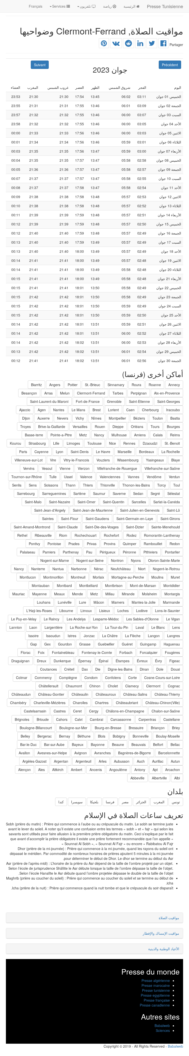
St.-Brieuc (92, 384)
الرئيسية (130, 6)
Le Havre (103, 451)
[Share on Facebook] (163, 44)
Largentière (54, 627)
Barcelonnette (169, 752)
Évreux (142, 660)
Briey (176, 727)
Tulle (53, 476)
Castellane (171, 719)
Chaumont (74, 685)
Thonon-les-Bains (136, 485)
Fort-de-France (88, 401)
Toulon (157, 418)
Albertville (159, 777)
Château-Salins (135, 694)
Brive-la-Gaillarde (51, 426)
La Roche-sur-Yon (84, 627)
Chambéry (18, 702)
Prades (73, 543)
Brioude (43, 719)
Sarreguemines (54, 493)
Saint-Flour (69, 518)
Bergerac (44, 736)
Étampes (122, 660)
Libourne (66, 610)
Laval (140, 627)
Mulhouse (119, 434)
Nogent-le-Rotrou (166, 568)
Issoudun (53, 635)
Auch (141, 761)
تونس (176, 801)
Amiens (140, 434)
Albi (177, 777)
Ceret (77, 711)
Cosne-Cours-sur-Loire (162, 677)
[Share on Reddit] (128, 44)
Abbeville (137, 777)
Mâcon (99, 602)
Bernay (64, 736)
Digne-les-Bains (120, 669)
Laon (33, 627)
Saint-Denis (80, 451)
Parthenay (71, 552)
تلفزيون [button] (86, 6)
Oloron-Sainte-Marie (164, 560)
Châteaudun (21, 694)
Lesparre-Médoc (106, 618)
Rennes (129, 443)
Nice (112, 443)
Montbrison (114, 585)
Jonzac (89, 635)
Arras (48, 393)
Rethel (22, 535)
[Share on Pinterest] (104, 44)
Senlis (16, 485)
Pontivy (34, 543)
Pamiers (49, 552)
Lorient (113, 409)
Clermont (153, 685)
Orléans (137, 426)
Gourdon (65, 644)
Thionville (107, 485)
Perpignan (139, 393)
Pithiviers (150, 552)
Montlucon (28, 577)
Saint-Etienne (139, 401)
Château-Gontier (51, 694)
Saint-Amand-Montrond (32, 526)
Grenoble (114, 401)
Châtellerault (48, 685)
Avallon (24, 752)
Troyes (25, 426)
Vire (53, 459)
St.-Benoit (172, 443)
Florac (26, 652)
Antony (139, 769)
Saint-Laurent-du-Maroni (49, 401)
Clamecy (132, 685)
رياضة (108, 6)
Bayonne (98, 744)
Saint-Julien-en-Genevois (139, 510)
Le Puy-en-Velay (23, 618)
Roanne (155, 384)
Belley (25, 736)
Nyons (136, 560)
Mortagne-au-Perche (127, 577)
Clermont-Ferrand (91, 393)
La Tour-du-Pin (116, 627)
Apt (155, 769)
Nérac (98, 568)
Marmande (171, 602)
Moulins (157, 577)
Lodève (142, 610)
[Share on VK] (116, 44)
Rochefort (111, 535)
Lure (82, 602)
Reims (175, 434)
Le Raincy (51, 618)
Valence (86, 476)
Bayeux (77, 744)
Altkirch (57, 769)
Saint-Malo (33, 501)
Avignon (80, 752)
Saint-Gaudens (97, 518)
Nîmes (96, 418)
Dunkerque (62, 660)
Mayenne (39, 593)
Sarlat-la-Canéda (166, 501)
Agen (42, 409)
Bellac (175, 744)
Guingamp (148, 644)
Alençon (24, 769)
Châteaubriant (127, 702)
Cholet (113, 685)
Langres (173, 635)
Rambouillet (153, 543)
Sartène (79, 493)
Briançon (158, 727)
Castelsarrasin (35, 711)
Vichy (80, 418)
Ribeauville (43, 535)
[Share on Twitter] (151, 44)
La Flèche (133, 635)
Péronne (129, 552)
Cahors (61, 719)
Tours (155, 426)
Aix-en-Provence (167, 393)
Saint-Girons (170, 518)
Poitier (73, 384)
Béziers (139, 418)
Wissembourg (128, 459)
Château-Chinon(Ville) (162, 702)
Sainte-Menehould (165, 526)
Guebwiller (106, 644)
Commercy (43, 677)
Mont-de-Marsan (143, 585)
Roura (136, 384)
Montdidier (171, 585)
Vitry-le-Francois (76, 459)
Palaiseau (27, 552)
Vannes (133, 476)
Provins (109, 543)
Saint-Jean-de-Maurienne (93, 510)
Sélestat (173, 493)
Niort (141, 568)
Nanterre (38, 568)
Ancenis (96, 769)
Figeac (174, 660)
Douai (175, 669)
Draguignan (20, 660)
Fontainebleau (63, 652)
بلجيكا (94, 801)
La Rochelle (170, 451)
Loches (123, 610)
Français (35, 6)
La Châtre (110, 635)
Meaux (59, 593)
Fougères (172, 652)
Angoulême (118, 769)
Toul (176, 485)
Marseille (125, 451)
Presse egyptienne (155, 995)
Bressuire (136, 727)
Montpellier (117, 418)
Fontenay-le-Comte (97, 652)
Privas (91, 543)
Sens (33, 485)
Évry (158, 660)
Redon (175, 543)
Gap (33, 644)
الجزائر (141, 801)
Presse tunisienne (156, 990)
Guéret (127, 644)
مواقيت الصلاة (169, 917)
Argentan (61, 761)
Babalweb (162, 1025)
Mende (77, 593)
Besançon (29, 393)
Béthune (84, 736)
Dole (159, 669)
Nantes (58, 409)
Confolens (113, 677)
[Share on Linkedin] (140, 44)
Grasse (85, 644)
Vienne (65, 468)
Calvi (78, 719)
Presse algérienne (156, 980)
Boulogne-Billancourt (36, 727)
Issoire (33, 635)
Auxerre (43, 418)
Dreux (41, 660)
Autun (175, 761)
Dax (85, 669)
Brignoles (22, 719)
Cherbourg (150, 409)
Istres (72, 635)
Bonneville (141, 736)
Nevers (62, 418)
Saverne (119, 493)
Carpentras (147, 719)
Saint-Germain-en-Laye (134, 518)
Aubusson (121, 761)
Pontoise (54, 543)
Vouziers (103, 459)
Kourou (15, 443)
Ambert (76, 769)
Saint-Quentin (113, 501)
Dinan (144, 669)
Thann (70, 485)
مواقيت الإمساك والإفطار (161, 933)
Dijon (26, 418)
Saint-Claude (68, 526)
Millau (109, 593)
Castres (60, 711)
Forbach (125, 652)
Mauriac (18, 593)
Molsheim (149, 593)
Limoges (73, 443)
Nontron (117, 560)
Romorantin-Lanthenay (162, 535)
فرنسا (110, 801)
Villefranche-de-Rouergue (117, 468)
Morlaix (98, 577)
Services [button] (59, 6)
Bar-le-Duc (28, 744)
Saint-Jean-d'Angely (49, 510)
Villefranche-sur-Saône (162, 468)
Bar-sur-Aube (54, 744)
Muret (175, 577)
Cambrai (96, 719)
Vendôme (154, 476)
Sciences (163, 1030)
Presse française (157, 1000)
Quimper (129, 543)
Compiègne (68, 677)
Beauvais (138, 744)
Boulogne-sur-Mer (73, 727)
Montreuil (78, 577)
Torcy (161, 485)
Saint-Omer (86, 501)
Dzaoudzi (150, 443)
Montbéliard (88, 585)
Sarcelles (139, 501)
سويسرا (77, 801)
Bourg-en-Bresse (108, 727)
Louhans (43, 602)
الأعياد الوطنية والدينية (163, 948)
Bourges (173, 426)
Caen (130, 409)
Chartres (102, 702)
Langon (154, 635)
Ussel (68, 476)
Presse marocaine (156, 985)
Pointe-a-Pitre (61, 434)
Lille (56, 443)
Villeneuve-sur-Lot (29, 459)
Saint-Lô (173, 510)
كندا (61, 801)
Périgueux (107, 552)
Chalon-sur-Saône (166, 711)
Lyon (59, 451)
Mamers (117, 602)
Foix (41, 652)
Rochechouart (85, 535)
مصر (125, 801)
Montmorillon (53, 577)
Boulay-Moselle (168, 736)
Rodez (131, 535)
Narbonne (79, 568)
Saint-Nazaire (59, 501)
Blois (101, 736)
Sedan (138, 493)
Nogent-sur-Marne (54, 560)
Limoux (86, 610)
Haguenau (172, 644)
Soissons (51, 485)
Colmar (21, 677)
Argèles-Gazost (34, 761)
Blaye (175, 459)
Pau (89, 552)
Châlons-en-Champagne (125, 711)
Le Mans (78, 409)
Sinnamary (116, 384)
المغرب (159, 801)
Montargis (172, 593)
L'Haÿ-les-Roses (39, 610)
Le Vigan (173, 618)
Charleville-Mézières (49, 702)
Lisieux (104, 610)
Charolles (80, 702)
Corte (132, 677)
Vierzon (84, 468)
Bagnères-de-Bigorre (134, 752)
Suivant (40, 64)
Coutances (48, 669)
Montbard (64, 585)
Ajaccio (24, 409)
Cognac (174, 685)
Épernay (84, 660)
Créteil (69, 669)
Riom (63, 535)
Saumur (99, 493)
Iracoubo (173, 409)
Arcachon (172, 769)
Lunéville (65, 602)
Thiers (88, 485)
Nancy (99, 434)
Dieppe (118, 426)
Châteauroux (106, 694)
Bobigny (119, 736)
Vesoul (47, 468)
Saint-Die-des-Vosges (102, 526)
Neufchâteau (121, 568)
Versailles (80, 426)
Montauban (40, 585)
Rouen (100, 426)
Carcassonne (120, 719)
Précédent (170, 64)
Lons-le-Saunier (167, 610)
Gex (47, 644)
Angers (54, 384)
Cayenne (41, 451)
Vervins (28, 468)
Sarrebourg (26, 493)
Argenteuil (83, 761)
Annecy (174, 384)
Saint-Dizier (135, 526)
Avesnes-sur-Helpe (52, 752)
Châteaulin (80, 694)
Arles (103, 761)
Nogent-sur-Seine (90, 560)
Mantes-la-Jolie (144, 602)
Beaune (118, 744)
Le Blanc (158, 627)
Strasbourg (37, 443)
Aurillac (157, 761)
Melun (65, 393)
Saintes (48, 518)
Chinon (94, 685)
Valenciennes (110, 476)
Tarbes (117, 393)
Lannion (15, 627)
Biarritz (36, 384)
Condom (91, 677)
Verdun (174, 476)
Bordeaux (146, 451)
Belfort (158, 744)
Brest (97, 409)
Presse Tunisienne (165, 6)
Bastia (175, 418)
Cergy (93, 711)
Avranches (102, 752)
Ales (41, 769)
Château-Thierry (167, 694)
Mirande (128, 593)
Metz (83, 434)
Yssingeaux (155, 459)
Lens (176, 627)
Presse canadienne (155, 1005)
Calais (158, 434)
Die (97, 669)
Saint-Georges (168, 401)
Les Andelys (76, 618)
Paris (23, 451)
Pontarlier (172, 552)
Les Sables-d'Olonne (142, 618)
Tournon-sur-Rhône (26, 476)
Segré (155, 493)
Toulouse (94, 443)
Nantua (58, 568)
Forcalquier (149, 652)
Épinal (103, 660)
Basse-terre (34, 434)
